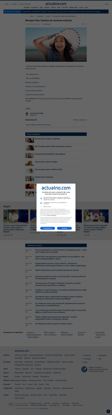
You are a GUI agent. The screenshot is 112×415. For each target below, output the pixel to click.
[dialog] (56, 207)
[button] (56, 207)
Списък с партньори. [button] (51, 215)
